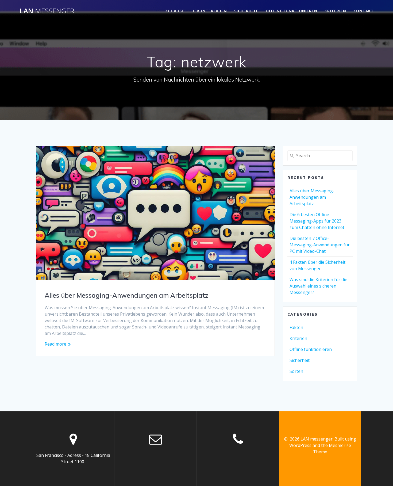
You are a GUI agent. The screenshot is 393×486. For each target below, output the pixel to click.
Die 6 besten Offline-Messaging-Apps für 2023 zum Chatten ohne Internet (317, 221)
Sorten (296, 371)
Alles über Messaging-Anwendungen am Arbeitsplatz (126, 295)
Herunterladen (209, 10)
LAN (47, 10)
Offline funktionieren (291, 10)
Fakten (296, 327)
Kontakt (363, 10)
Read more (55, 344)
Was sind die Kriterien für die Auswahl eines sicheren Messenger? (318, 286)
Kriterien (335, 10)
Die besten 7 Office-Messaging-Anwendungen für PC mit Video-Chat (320, 244)
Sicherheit (246, 10)
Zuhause (174, 10)
